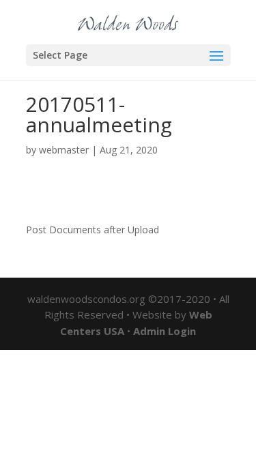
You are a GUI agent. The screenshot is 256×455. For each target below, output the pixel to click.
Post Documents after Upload (92, 229)
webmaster (64, 149)
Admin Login (164, 331)
